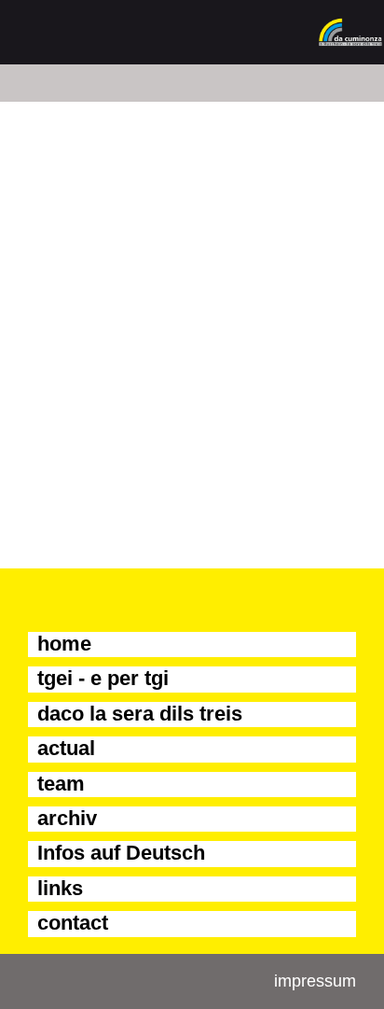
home (64, 643)
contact (72, 922)
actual (66, 748)
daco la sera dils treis (139, 713)
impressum (315, 981)
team (61, 783)
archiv (67, 818)
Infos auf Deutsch (121, 852)
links (60, 888)
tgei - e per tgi (103, 678)
